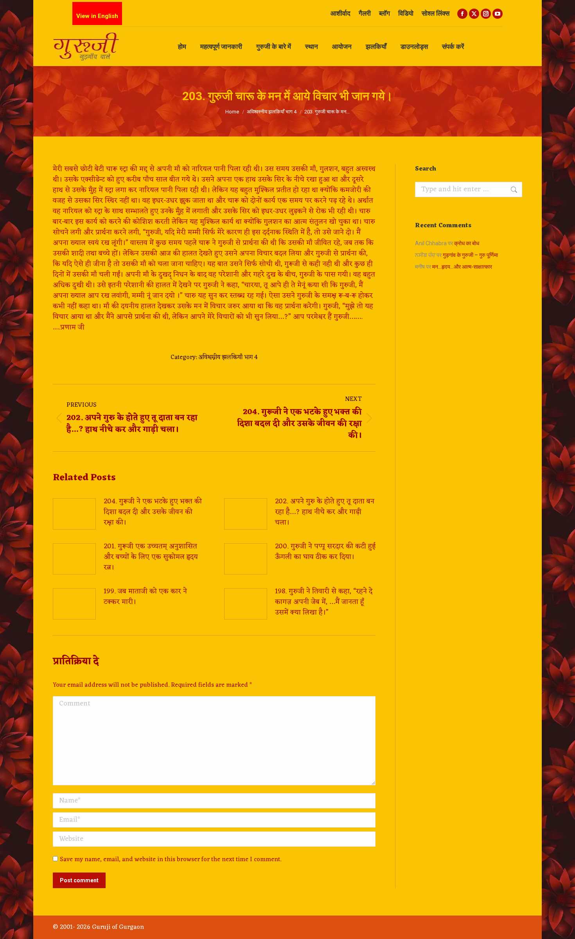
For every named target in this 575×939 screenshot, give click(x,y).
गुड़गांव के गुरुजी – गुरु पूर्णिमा (470, 255)
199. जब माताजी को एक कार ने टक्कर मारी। (145, 596)
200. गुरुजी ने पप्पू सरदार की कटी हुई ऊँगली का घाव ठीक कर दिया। (325, 551)
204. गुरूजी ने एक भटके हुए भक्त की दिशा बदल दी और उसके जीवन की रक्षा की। (153, 512)
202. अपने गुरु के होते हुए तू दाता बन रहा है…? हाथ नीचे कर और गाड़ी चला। (324, 512)
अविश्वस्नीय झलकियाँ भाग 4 (228, 357)
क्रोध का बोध (466, 243)
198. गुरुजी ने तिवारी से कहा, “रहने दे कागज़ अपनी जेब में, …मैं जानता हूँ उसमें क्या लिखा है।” (323, 602)
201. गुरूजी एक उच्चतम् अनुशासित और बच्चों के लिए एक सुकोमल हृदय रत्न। (151, 557)
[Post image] (74, 514)
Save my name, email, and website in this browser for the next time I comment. (170, 859)
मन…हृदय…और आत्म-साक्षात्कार (462, 267)
